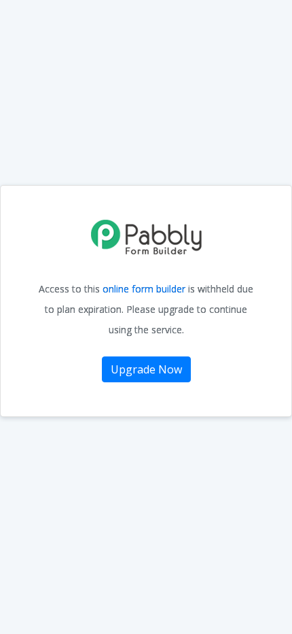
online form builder (145, 288)
